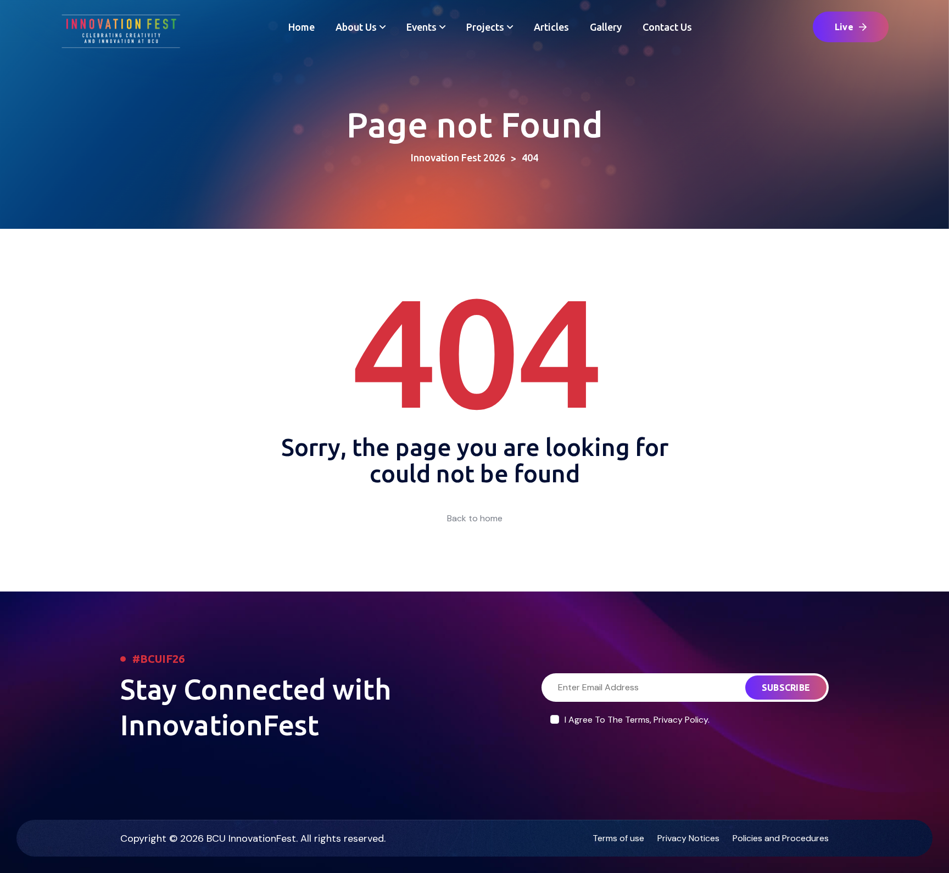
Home (301, 26)
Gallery (606, 26)
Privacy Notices (688, 838)
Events (421, 26)
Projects (485, 26)
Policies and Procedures (781, 838)
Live (844, 27)
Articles (551, 26)
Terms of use (618, 838)
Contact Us (667, 26)
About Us (356, 26)
